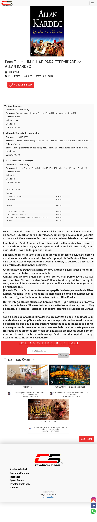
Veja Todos (86, 439)
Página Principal (18, 469)
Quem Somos (17, 480)
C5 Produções (48, 497)
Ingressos (15, 476)
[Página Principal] (6, 3)
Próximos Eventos (19, 473)
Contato (14, 487)
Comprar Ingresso (23, 84)
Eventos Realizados (20, 484)
